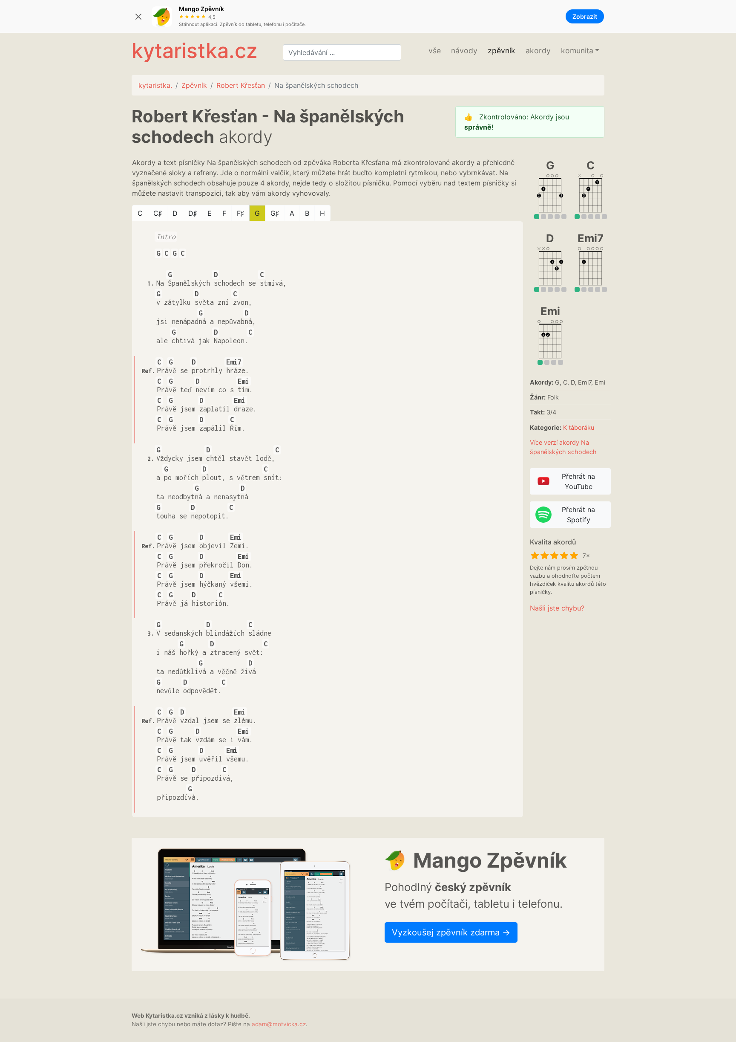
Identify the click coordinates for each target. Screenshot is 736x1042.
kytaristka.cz (194, 50)
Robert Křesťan (240, 85)
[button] (580, 51)
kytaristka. (155, 85)
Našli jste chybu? (557, 608)
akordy (538, 50)
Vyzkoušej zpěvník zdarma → (451, 932)
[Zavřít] (138, 16)
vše (434, 50)
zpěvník (501, 50)
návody (464, 50)
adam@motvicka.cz (279, 1024)
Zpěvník (194, 85)
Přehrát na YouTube (578, 481)
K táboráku (578, 427)
